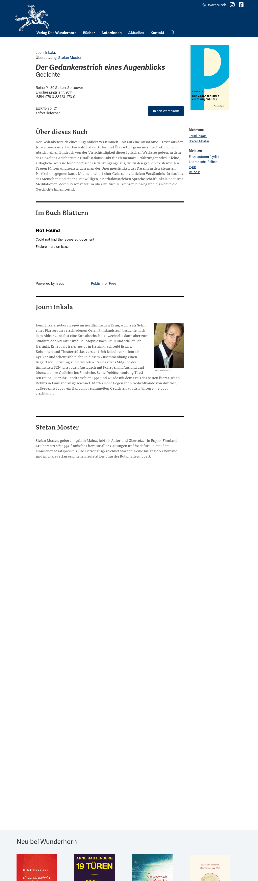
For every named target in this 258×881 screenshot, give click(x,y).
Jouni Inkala (45, 52)
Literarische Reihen (203, 162)
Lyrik (192, 167)
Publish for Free (103, 283)
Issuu (60, 283)
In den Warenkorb (166, 111)
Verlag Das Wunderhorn (56, 33)
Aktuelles (136, 33)
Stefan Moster (70, 57)
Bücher (89, 33)
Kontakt (157, 33)
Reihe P (194, 172)
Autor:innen (111, 33)
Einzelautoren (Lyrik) (204, 157)
